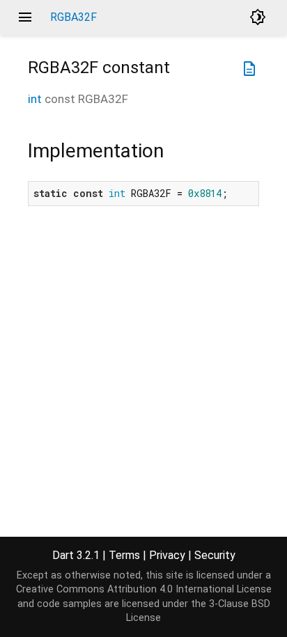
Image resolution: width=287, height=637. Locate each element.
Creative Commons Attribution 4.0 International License (144, 589)
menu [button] (25, 17)
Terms (124, 555)
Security (214, 555)
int (35, 99)
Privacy (167, 555)
